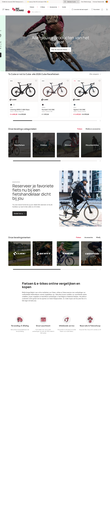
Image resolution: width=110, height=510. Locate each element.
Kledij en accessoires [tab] (93, 129)
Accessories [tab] (88, 237)
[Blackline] (11, 105)
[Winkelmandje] (107, 9)
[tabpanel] (55, 147)
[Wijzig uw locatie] (107, 2)
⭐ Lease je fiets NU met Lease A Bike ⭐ (37, 2)
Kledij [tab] (98, 237)
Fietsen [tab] (79, 129)
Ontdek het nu (18, 214)
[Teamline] (14, 105)
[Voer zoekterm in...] (29, 11)
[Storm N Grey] (74, 105)
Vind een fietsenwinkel (98, 2)
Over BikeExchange (86, 2)
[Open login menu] (102, 9)
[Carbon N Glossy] (43, 105)
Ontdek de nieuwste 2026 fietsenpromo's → (13, 2)
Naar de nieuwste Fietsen (54, 50)
